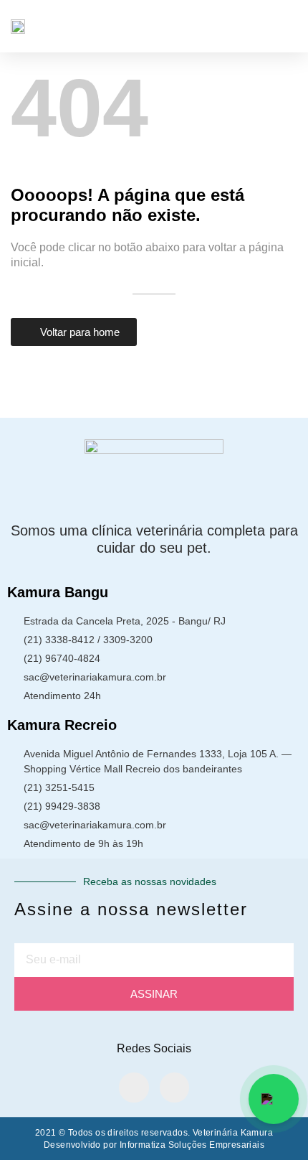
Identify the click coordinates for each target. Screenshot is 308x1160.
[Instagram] (175, 1087)
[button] (287, 26)
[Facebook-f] (134, 1087)
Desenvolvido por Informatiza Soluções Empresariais (154, 1145)
